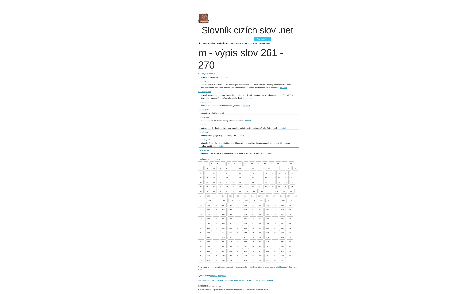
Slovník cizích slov (205, 280)
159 (290, 210)
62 (292, 177)
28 (269, 168)
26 (259, 168)
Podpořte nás (265, 43)
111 (230, 196)
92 (292, 187)
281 (230, 255)
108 (208, 196)
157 (275, 210)
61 (286, 177)
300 (275, 260)
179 (245, 219)
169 (267, 214)
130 (268, 200)
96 (220, 191)
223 (282, 232)
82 (227, 187)
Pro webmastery (237, 280)
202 (223, 228)
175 (216, 219)
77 (292, 182)
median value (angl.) (250, 267)
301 (282, 260)
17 (201, 168)
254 (223, 246)
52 (227, 177)
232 (253, 237)
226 (208, 237)
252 (208, 246)
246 (260, 242)
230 (238, 237)
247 (267, 242)
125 (231, 200)
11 (258, 164)
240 (216, 242)
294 (230, 260)
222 (275, 232)
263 (290, 246)
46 (286, 173)
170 (275, 214)
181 (260, 219)
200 (208, 228)
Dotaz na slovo (237, 43)
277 (201, 255)
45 (279, 173)
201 (216, 228)
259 (260, 246)
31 (289, 168)
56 (253, 177)
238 (201, 242)
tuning (261, 267)
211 (290, 228)
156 (267, 210)
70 (246, 182)
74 (273, 182)
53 (233, 177)
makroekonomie (204, 102)
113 (245, 196)
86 (253, 187)
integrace (222, 276)
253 (216, 246)
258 (253, 246)
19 (214, 168)
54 (240, 177)
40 (246, 173)
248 (275, 242)
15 (284, 164)
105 (284, 191)
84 (240, 187)
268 (230, 251)
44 (273, 173)
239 (208, 242)
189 (223, 223)
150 (223, 210)
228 (223, 237)
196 (275, 223)
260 (267, 246)
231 (245, 237)
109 (216, 196)
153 (245, 210)
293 (223, 260)
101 (254, 191)
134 (201, 205)
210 (282, 228)
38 (233, 173)
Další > (218, 159)
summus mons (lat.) (273, 267)
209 (275, 228)
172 (290, 214)
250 (290, 242)
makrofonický (203, 132)
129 (261, 200)
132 (283, 200)
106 (291, 191)
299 (267, 260)
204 (238, 228)
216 (230, 232)
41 (253, 173)
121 (202, 200)
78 (201, 187)
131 (276, 200)
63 (201, 182)
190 (230, 223)
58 (266, 177)
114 (252, 196)
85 (246, 187)
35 (214, 173)
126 (239, 200)
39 (240, 173)
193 (253, 223)
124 (224, 200)
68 (233, 182)
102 (261, 191)
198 (290, 223)
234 (267, 237)
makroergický (203, 110)
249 (282, 242)
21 (227, 168)
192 (245, 223)
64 (207, 182)
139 (238, 205)
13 (271, 164)
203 (230, 228)
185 (290, 219)
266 (216, 251)
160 (201, 214)
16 (291, 164)
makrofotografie (204, 139)
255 (230, 246)
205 (245, 228)
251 (201, 246)
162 (216, 214)
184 (282, 219)
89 (273, 187)
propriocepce (213, 267)
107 (201, 196)
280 (223, 255)
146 (290, 205)
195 (267, 223)
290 (201, 260)
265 (208, 251)
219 (253, 232)
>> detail (224, 77)
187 (208, 223)
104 (276, 191)
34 (207, 173)
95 (214, 191)
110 (223, 196)
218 (245, 232)
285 (260, 255)
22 (233, 168)
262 (282, 246)
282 (238, 255)
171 (282, 214)
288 (282, 255)
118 (281, 196)
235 (275, 237)
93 (201, 191)
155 (260, 210)
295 (238, 260)
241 (223, 242)
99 (240, 191)
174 (208, 219)
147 (201, 210)
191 (238, 223)
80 (214, 187)
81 (220, 187)
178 (238, 219)
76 (286, 182)
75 (279, 182)
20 (220, 168)
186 (201, 223)
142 (260, 205)
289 (290, 255)
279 (216, 255)
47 (292, 173)
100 (247, 191)
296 (245, 260)
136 (216, 205)
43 (266, 173)
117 (274, 196)
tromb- (221, 267)
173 (201, 219)
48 (201, 177)
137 (223, 205)
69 (240, 182)
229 (230, 237)
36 (220, 173)
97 (227, 191)
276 (290, 251)
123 (217, 200)
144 (275, 205)
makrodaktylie (203, 81)
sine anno (237, 267)
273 (267, 251)
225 (201, 237)
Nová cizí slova (223, 43)
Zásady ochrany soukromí (256, 280)
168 (260, 214)
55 (246, 177)
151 (230, 210)
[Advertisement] (383, 6)
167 (253, 214)
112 (237, 196)
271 (253, 251)
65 (214, 182)
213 (208, 232)
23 (240, 168)
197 (282, 223)
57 (259, 177)
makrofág (201, 124)
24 (246, 168)
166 (245, 214)
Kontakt (271, 280)
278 (208, 255)
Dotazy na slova (251, 43)
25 (253, 168)
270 (245, 251)
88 (266, 187)
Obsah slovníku (209, 43)
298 (260, 260)
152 (238, 210)
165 (238, 214)
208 (267, 228)
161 (208, 214)
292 (216, 260)
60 (279, 177)
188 (216, 223)
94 (207, 191)
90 (279, 187)
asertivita (213, 276)
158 (282, 210)
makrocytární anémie (206, 74)
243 (238, 242)
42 (259, 173)
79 (207, 187)
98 (233, 191)
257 (245, 246)
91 (286, 187)
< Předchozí (205, 159)
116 (267, 196)
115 (259, 196)
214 (216, 232)
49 (207, 177)
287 (275, 255)
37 (227, 173)
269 (238, 251)
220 (260, 232)
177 (230, 219)
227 (216, 237)
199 (201, 228)
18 (207, 168)
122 (209, 200)
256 (238, 246)
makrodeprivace (204, 92)
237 (290, 237)
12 (265, 164)
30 (282, 168)
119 (288, 196)
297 (253, 260)
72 (259, 182)
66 (220, 182)
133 (291, 200)
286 (267, 255)
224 (290, 232)
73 (266, 182)
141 (253, 205)
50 (214, 177)
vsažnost (229, 267)
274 (275, 251)
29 (275, 168)
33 (201, 173)
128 (254, 200)
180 (253, 219)
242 (230, 242)
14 (278, 164)
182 (267, 219)
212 (201, 232)
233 (260, 237)
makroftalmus (203, 150)
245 (253, 242)
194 (260, 223)
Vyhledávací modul (221, 280)
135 (208, 205)
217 (238, 232)
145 (282, 205)
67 (227, 182)
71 (253, 182)
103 (269, 191)
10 (252, 164)
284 (253, 255)
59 (273, 177)
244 (245, 242)
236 (282, 237)
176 (223, 219)
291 (208, 260)
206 (253, 228)
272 (260, 251)
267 (223, 251)
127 (246, 200)
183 (275, 219)
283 (245, 255)
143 (267, 205)
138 (230, 205)
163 (223, 214)
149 (216, 210)
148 (208, 210)
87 (259, 187)
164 (230, 214)
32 (295, 168)
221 (267, 232)
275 (282, 251)
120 (296, 196)
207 (260, 228)
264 (201, 251)
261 (275, 246)
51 (220, 177)
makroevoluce (203, 117)
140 (245, 205)
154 (253, 210)
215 (223, 232)
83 (233, 187)
